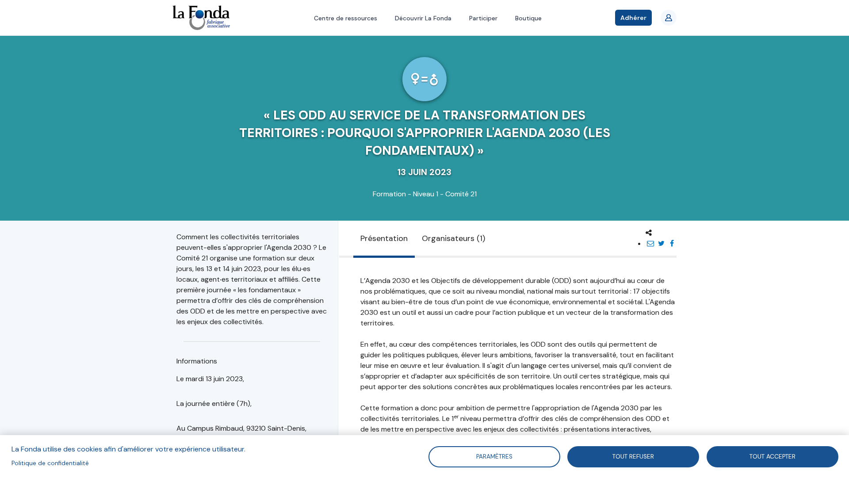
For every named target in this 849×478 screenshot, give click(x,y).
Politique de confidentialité (50, 463)
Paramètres (494, 456)
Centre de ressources (345, 18)
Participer (483, 18)
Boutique (528, 18)
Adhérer (633, 18)
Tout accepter (772, 456)
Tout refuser (633, 456)
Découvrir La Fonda (423, 18)
